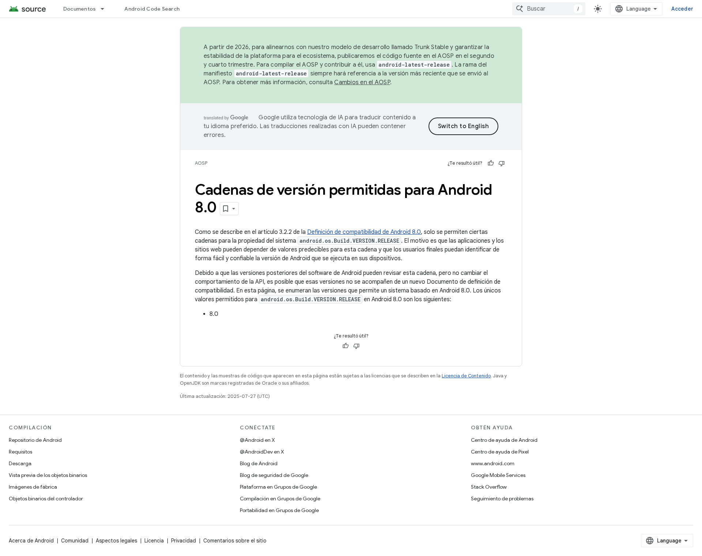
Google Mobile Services (498, 475)
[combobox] (548, 8)
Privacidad (183, 541)
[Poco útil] (501, 163)
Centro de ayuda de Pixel (500, 451)
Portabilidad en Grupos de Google (279, 510)
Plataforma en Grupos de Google (278, 487)
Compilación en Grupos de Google (280, 498)
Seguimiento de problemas (502, 498)
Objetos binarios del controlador (46, 498)
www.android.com (492, 463)
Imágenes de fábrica (33, 487)
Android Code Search (152, 8)
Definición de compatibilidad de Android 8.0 (364, 232)
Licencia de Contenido (466, 376)
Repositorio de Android (35, 440)
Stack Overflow (489, 487)
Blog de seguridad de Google (274, 475)
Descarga (20, 463)
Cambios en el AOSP (362, 82)
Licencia (154, 541)
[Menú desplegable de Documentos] (106, 9)
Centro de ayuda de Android (504, 440)
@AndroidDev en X (262, 451)
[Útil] (490, 163)
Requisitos (20, 451)
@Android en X (257, 440)
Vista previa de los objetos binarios (48, 475)
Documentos (79, 8)
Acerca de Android (31, 541)
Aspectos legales (116, 541)
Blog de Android (259, 463)
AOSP (201, 163)
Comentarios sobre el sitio (235, 541)
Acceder (682, 8)
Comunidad (74, 541)
